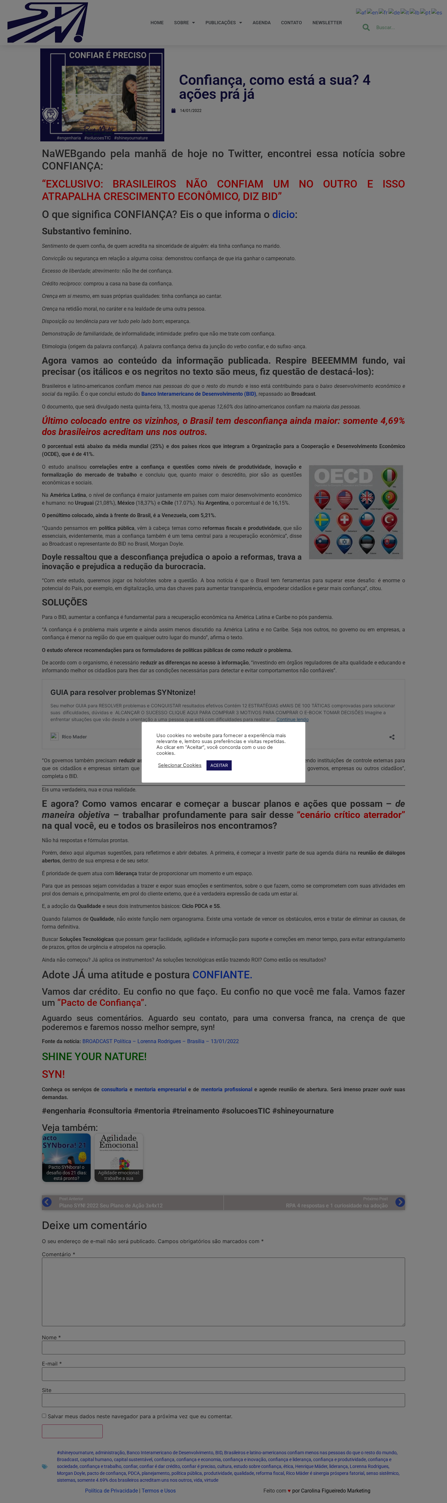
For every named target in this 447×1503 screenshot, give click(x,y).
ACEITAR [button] (219, 765)
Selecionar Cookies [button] (180, 765)
